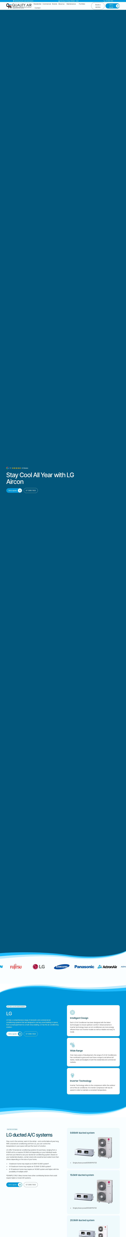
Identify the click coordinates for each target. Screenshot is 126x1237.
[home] (19, 5)
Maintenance (71, 4)
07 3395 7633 (31, 490)
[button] (37, 4)
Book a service (97, 6)
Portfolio (82, 4)
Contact (37, 8)
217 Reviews (25, 468)
